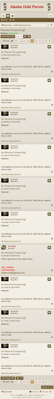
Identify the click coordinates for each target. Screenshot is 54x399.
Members (13, 16)
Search (5, 20)
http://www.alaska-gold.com (11, 74)
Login (13, 20)
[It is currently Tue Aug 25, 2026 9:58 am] (48, 25)
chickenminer (13, 33)
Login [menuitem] (51, 16)
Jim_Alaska (12, 246)
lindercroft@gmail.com (13, 273)
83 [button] (24, 41)
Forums (8, 16)
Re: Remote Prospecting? (13, 52)
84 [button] (28, 41)
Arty (19, 397)
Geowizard (14, 45)
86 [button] (36, 41)
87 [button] (40, 41)
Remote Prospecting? (13, 30)
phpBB (20, 395)
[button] (12, 41)
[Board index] (27, 7)
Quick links (4, 16)
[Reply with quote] (49, 46)
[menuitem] (51, 25)
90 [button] (46, 41)
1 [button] (18, 41)
